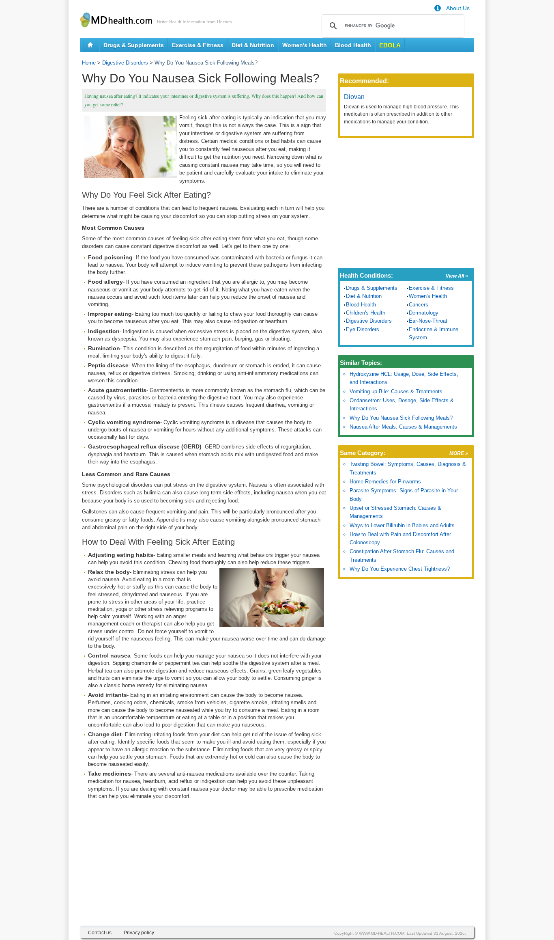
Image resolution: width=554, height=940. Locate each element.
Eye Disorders (362, 329)
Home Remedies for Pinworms (385, 482)
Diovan (354, 96)
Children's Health (365, 313)
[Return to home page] (90, 45)
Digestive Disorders (125, 63)
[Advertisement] (204, 869)
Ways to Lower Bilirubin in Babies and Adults (402, 525)
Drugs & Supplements (133, 45)
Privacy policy (139, 933)
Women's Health (304, 45)
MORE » (458, 453)
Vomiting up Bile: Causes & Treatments (396, 391)
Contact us (100, 933)
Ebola (390, 45)
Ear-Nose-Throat (428, 321)
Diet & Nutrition (253, 45)
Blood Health (353, 45)
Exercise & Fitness (197, 45)
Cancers (418, 305)
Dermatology (423, 313)
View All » (457, 276)
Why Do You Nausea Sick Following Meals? (401, 418)
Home (89, 63)
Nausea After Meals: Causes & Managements (403, 427)
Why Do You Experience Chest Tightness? (400, 569)
